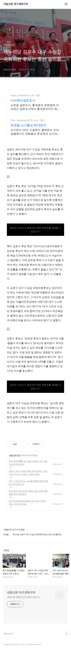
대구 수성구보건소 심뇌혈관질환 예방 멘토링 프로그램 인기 (28, 482)
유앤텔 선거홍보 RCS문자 (28, 125)
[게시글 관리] (24, 444)
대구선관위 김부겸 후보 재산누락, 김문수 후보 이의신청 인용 (28, 502)
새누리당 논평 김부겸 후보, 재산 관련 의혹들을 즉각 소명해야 (28, 492)
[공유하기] (20, 444)
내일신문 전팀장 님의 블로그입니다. (23, 597)
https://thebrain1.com (22, 95)
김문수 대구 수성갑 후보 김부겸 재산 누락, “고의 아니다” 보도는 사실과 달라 (28, 472)
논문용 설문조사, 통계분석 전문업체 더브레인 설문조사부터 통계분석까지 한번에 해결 (35, 107)
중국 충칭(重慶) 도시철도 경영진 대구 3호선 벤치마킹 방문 (28, 463)
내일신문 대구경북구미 (15, 4)
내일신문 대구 (15, 455)
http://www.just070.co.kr (25, 120)
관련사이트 (8, 633)
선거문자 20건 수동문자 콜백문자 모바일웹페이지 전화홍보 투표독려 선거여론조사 (35, 132)
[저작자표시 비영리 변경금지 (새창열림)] (47, 444)
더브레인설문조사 (23, 100)
